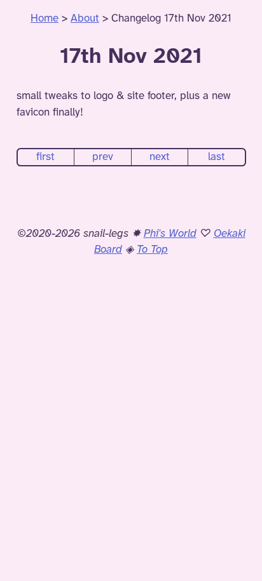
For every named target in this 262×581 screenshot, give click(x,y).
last (216, 157)
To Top (152, 249)
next (159, 157)
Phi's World (170, 233)
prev (102, 157)
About (85, 18)
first (45, 157)
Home (45, 18)
